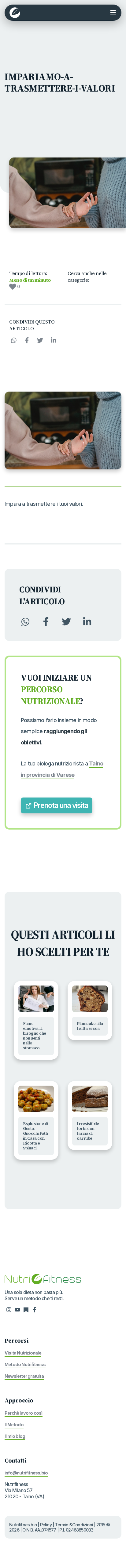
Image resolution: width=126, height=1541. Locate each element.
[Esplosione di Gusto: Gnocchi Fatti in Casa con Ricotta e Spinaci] (36, 1099)
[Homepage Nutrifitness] (43, 1278)
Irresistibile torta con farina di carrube (88, 1131)
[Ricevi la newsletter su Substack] (26, 1309)
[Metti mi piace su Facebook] (34, 1309)
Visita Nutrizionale (23, 1352)
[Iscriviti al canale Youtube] (17, 1309)
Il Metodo (14, 1424)
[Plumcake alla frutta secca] (90, 999)
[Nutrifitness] (14, 12)
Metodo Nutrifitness (25, 1364)
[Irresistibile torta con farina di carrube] (90, 1099)
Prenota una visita (60, 805)
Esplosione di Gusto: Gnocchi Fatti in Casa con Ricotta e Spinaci (35, 1136)
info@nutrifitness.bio (26, 1472)
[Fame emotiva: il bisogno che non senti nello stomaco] (36, 999)
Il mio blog (15, 1436)
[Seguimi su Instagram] (9, 1309)
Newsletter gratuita (24, 1376)
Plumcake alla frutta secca (90, 1026)
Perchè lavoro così (24, 1413)
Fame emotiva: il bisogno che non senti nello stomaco (34, 1036)
